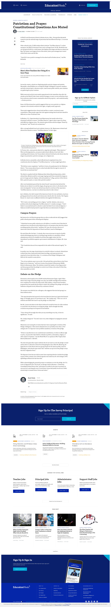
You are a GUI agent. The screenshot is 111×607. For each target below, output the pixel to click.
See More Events (55, 464)
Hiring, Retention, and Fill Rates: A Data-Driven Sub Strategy (25, 445)
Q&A (48, 527)
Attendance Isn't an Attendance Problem (82, 445)
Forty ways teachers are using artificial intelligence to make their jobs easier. (35, 76)
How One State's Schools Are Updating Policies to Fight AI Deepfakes (64, 531)
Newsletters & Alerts (72, 590)
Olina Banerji (60, 541)
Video (77, 152)
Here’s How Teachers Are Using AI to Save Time (35, 71)
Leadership (27, 14)
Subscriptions (71, 588)
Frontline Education (32, 454)
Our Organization (42, 588)
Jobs (75, 14)
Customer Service (57, 592)
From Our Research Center (38, 68)
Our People (41, 592)
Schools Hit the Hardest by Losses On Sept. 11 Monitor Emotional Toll (84, 80)
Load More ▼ (55, 551)
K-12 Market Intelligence (88, 595)
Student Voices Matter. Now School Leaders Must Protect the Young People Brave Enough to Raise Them (83, 141)
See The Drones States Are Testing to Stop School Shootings (80, 120)
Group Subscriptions (72, 592)
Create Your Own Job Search (55, 501)
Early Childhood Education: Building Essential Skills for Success (54, 444)
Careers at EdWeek (43, 597)
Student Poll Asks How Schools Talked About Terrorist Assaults (83, 56)
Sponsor (78, 136)
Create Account (20, 569)
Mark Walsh (22, 31)
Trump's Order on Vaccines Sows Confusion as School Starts (43, 531)
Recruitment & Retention (24, 441)
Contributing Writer (32, 380)
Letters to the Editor (58, 588)
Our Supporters (42, 595)
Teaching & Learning (50, 14)
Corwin (88, 454)
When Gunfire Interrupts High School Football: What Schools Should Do (20, 531)
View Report (85, 89)
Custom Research (87, 597)
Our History (41, 590)
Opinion (69, 14)
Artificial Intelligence (25, 68)
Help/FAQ (56, 590)
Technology (61, 14)
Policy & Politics (37, 14)
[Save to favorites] (14, 41)
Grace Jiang (15, 540)
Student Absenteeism (82, 441)
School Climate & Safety (20, 20)
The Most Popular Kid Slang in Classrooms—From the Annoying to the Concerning (87, 532)
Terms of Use (52, 601)
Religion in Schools (32, 391)
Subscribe (92, 5)
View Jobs (18, 491)
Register (45, 454)
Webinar (33, 441)
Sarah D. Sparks (83, 541)
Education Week (40, 380)
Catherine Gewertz (78, 84)
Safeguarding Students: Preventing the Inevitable (80, 156)
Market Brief (82, 14)
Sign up (69, 418)
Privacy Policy (60, 601)
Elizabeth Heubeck (39, 540)
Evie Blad (74, 124)
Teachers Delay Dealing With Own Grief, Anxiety (84, 67)
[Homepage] (55, 5)
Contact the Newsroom (58, 595)
